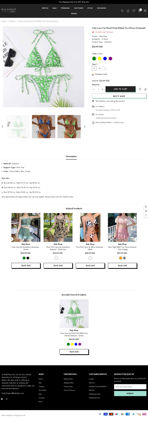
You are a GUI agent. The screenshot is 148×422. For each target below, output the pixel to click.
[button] (2, 126)
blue (76, 344)
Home (4, 21)
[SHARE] (144, 89)
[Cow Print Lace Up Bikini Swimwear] (90, 227)
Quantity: (96, 84)
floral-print (56, 258)
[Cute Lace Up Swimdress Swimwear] (25, 227)
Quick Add (25, 265)
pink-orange (120, 258)
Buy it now (119, 96)
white (90, 258)
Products (12, 21)
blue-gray (124, 258)
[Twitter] (6, 399)
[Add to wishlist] (140, 89)
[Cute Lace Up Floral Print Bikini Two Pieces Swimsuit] (74, 313)
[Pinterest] (1, 399)
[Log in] (128, 10)
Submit (130, 393)
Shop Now (85, 2)
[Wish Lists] (134, 10)
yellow (72, 344)
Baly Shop (103, 36)
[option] (43, 66)
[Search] (122, 10)
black (27, 258)
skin (60, 258)
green (24, 258)
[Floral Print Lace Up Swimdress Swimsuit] (58, 227)
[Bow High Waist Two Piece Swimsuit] (122, 227)
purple (79, 344)
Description (71, 156)
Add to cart (120, 89)
